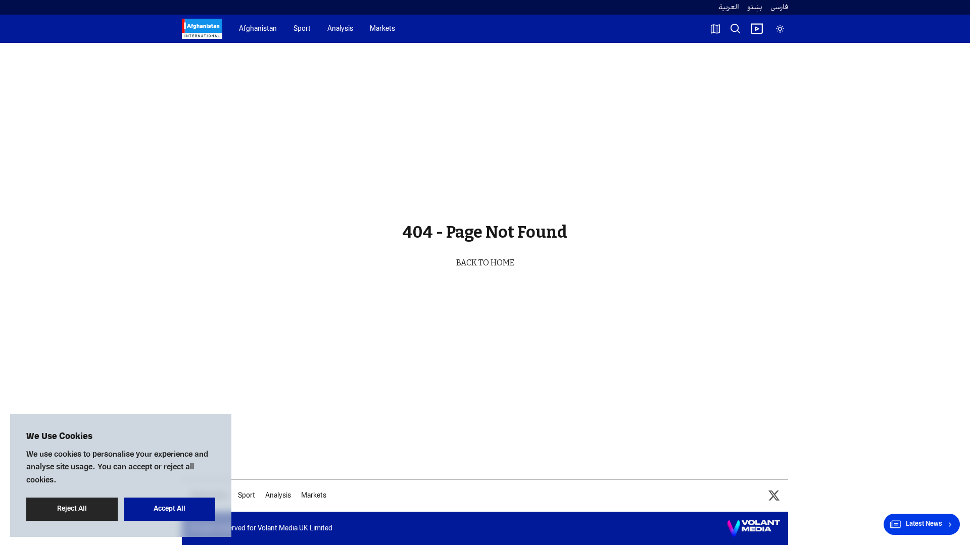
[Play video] (757, 29)
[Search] (736, 29)
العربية (728, 7)
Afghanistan (258, 29)
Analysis (340, 29)
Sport (302, 29)
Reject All (72, 509)
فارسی (779, 7)
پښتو (754, 7)
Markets (382, 29)
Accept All (169, 509)
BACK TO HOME (485, 262)
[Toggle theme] (780, 29)
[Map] (715, 29)
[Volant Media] (753, 528)
